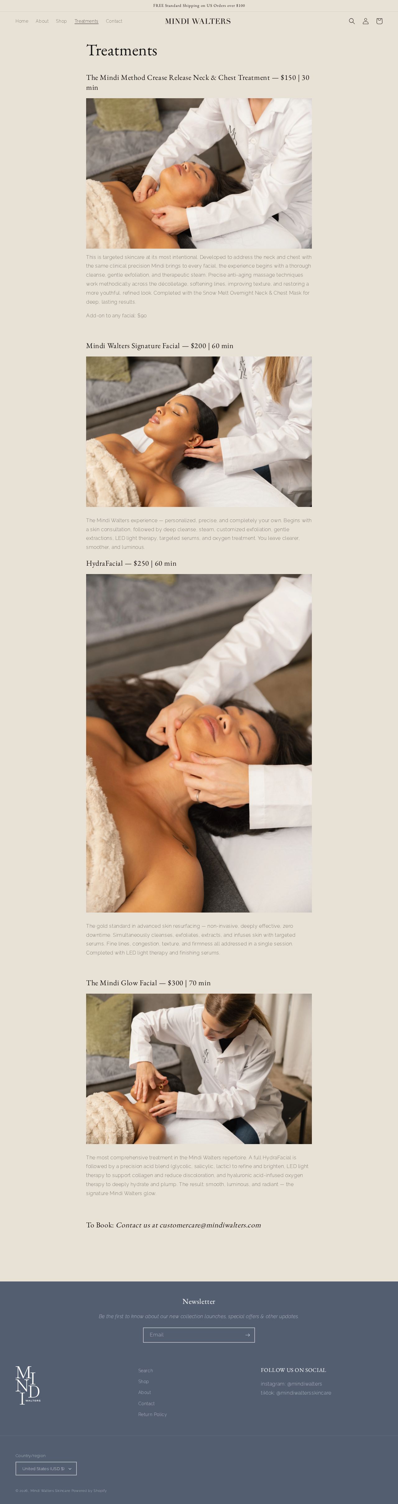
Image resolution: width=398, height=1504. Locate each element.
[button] (352, 21)
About (144, 1392)
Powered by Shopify (89, 1491)
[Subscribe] (247, 1335)
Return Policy (152, 1414)
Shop (143, 1381)
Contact (146, 1403)
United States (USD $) (43, 1468)
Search (145, 1370)
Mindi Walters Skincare (51, 1491)
